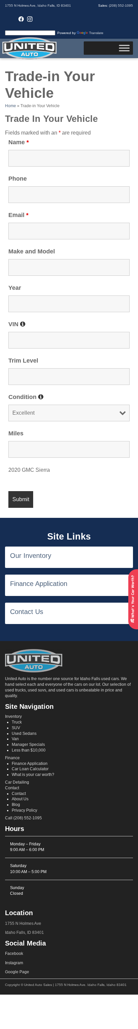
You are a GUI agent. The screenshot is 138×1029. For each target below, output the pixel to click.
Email (18, 215)
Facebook (14, 953)
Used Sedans (24, 733)
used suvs (37, 690)
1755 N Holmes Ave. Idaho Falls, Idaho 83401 (91, 985)
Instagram (14, 963)
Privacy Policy (24, 810)
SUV (16, 728)
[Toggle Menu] (124, 48)
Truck (17, 722)
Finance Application (30, 763)
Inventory (13, 716)
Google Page (17, 972)
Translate (96, 33)
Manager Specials (28, 744)
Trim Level (23, 360)
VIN (16, 324)
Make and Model (31, 251)
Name (18, 142)
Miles (15, 433)
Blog (16, 804)
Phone (17, 178)
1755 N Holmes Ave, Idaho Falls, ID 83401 (38, 5)
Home (10, 106)
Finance (12, 758)
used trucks (15, 690)
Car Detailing (17, 782)
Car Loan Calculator (30, 769)
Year (14, 287)
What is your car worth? (33, 774)
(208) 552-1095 (121, 5)
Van (15, 739)
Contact (12, 788)
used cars (65, 690)
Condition (26, 397)
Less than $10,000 (29, 750)
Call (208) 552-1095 (23, 818)
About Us (20, 799)
